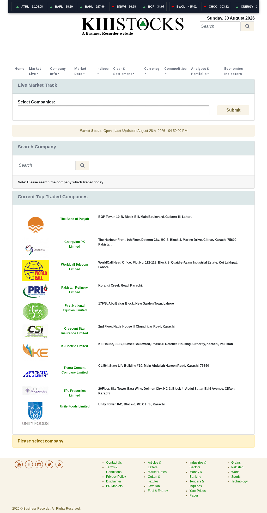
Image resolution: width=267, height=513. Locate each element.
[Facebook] (29, 467)
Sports (235, 477)
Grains (236, 462)
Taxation (154, 486)
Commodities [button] (175, 69)
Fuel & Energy (158, 491)
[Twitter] (49, 467)
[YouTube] (19, 467)
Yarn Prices (198, 491)
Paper (194, 495)
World (235, 472)
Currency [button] (152, 69)
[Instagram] (39, 467)
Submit (233, 110)
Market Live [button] (35, 71)
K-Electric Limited (74, 346)
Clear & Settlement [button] (122, 71)
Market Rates (157, 472)
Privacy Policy (116, 477)
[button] (247, 26)
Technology (239, 481)
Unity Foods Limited (74, 406)
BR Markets (114, 486)
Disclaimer (113, 481)
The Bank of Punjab (74, 219)
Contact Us (114, 462)
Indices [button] (102, 69)
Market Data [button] (80, 71)
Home (21, 68)
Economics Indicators (233, 71)
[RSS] (59, 467)
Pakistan (237, 467)
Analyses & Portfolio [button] (200, 71)
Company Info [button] (58, 71)
